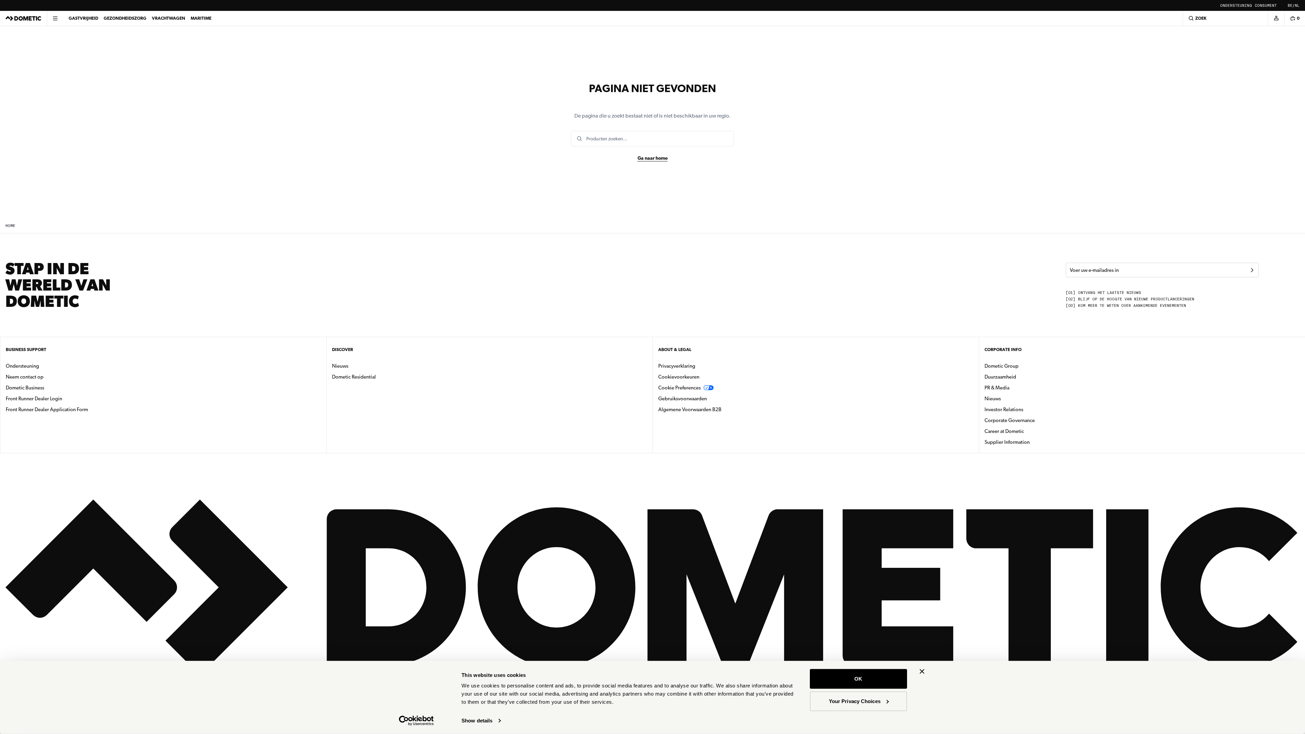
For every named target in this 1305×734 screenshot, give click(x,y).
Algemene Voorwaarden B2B (689, 409)
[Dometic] (23, 18)
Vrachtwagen (168, 18)
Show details (477, 720)
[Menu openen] (55, 18)
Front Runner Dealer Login (34, 399)
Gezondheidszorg (125, 18)
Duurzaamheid (1000, 377)
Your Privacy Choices (855, 701)
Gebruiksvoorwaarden (682, 399)
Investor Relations (1025, 409)
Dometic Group (1023, 366)
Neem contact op (25, 377)
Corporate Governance (1031, 420)
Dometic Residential (375, 376)
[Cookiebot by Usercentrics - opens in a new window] (416, 721)
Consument (1266, 5)
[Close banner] (922, 671)
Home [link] (10, 226)
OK (858, 679)
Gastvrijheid (83, 18)
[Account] (1276, 18)
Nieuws (361, 366)
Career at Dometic (1026, 431)
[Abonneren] (1252, 270)
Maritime (201, 18)
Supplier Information (1007, 442)
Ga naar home (653, 158)
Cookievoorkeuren (678, 377)
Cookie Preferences (679, 388)
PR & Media (1018, 387)
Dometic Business (46, 387)
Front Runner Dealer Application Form (47, 409)
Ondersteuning (1236, 5)
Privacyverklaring (676, 366)
